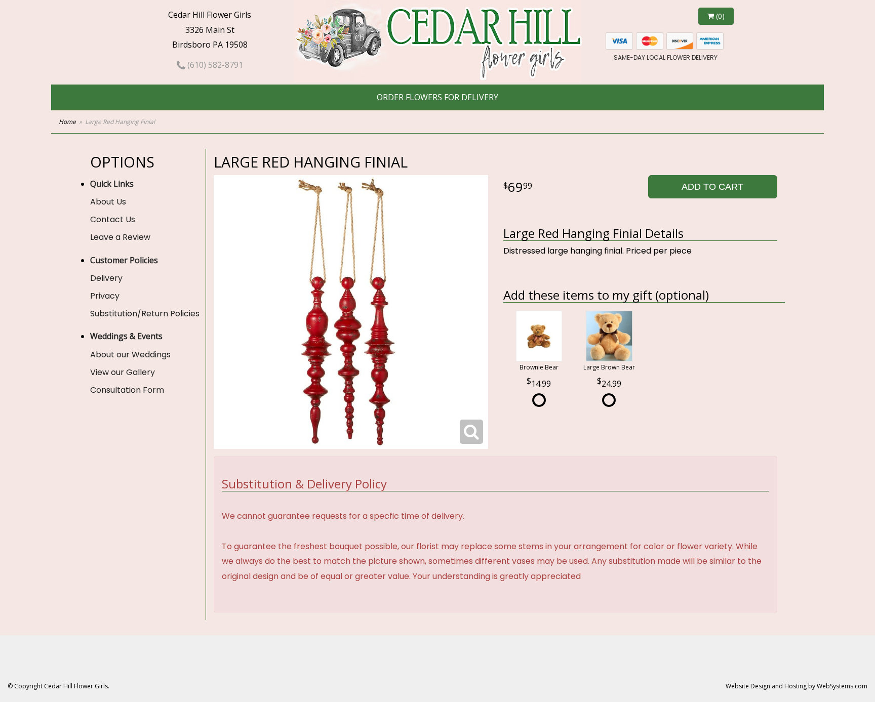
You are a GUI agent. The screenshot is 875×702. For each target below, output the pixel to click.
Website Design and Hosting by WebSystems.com (796, 686)
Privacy (105, 296)
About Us (108, 202)
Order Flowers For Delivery (437, 97)
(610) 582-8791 (214, 64)
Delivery (106, 278)
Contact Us (112, 219)
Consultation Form (127, 390)
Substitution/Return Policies (145, 313)
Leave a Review (120, 237)
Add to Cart (712, 187)
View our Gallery (122, 372)
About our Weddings (130, 354)
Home (67, 121)
